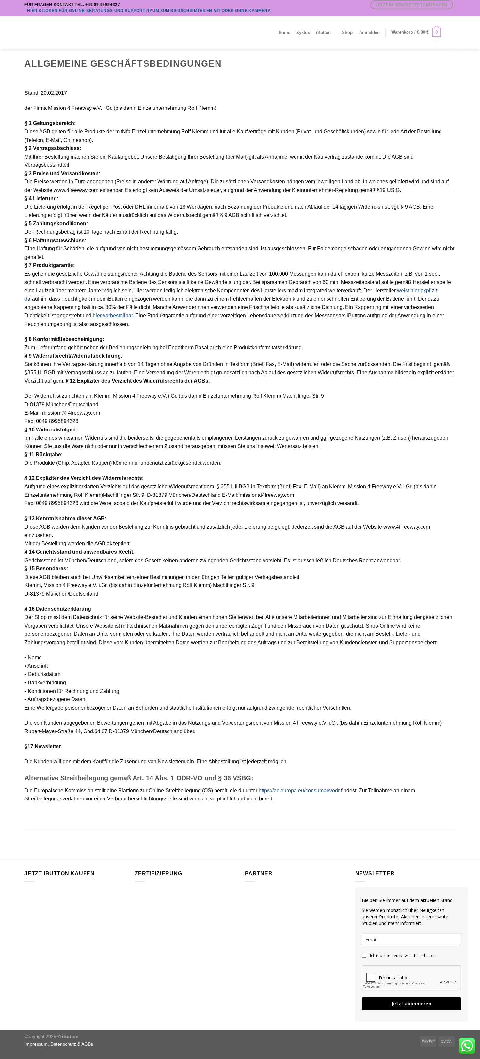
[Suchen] (450, 32)
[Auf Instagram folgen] (446, 12)
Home (284, 32)
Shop (347, 32)
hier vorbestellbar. (113, 315)
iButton (323, 32)
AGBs (87, 1044)
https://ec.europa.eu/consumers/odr (299, 790)
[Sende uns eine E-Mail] (452, 12)
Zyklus (303, 32)
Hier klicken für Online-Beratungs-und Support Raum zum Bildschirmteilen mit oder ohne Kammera (149, 10)
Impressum (36, 1044)
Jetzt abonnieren (411, 1003)
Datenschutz (63, 1044)
